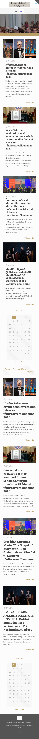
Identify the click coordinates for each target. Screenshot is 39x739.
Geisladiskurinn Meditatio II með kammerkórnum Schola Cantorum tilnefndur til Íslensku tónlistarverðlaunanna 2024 (19, 139)
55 (10, 350)
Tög (14, 369)
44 (14, 343)
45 (17, 343)
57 (17, 350)
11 (25, 321)
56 (14, 350)
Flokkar (7, 369)
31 (10, 336)
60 (29, 350)
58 (21, 350)
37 (10, 339)
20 (14, 328)
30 (29, 332)
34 (21, 336)
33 (17, 336)
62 (14, 354)
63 (17, 354)
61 (10, 354)
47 (25, 343)
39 (17, 339)
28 (21, 332)
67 (19, 357)
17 (25, 325)
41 (25, 339)
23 (25, 328)
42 (29, 339)
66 (29, 354)
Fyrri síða (20, 311)
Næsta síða (19, 362)
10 (21, 321)
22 (21, 328)
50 (14, 346)
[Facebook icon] (19, 731)
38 (14, 339)
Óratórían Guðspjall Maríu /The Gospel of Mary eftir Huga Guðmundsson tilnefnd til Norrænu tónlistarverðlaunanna (19, 207)
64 (21, 354)
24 (29, 328)
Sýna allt (31, 372)
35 (25, 336)
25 (10, 332)
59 (25, 350)
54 (29, 346)
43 (10, 343)
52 (21, 346)
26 (14, 332)
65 (25, 354)
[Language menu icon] (21, 11)
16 (21, 325)
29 (25, 332)
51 (17, 346)
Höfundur (23, 369)
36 (29, 336)
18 (29, 325)
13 (10, 325)
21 (17, 328)
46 (21, 343)
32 (14, 336)
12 (29, 321)
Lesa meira (30, 102)
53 (25, 346)
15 (17, 325)
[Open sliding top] (36, 2)
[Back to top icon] (19, 718)
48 (29, 343)
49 (10, 346)
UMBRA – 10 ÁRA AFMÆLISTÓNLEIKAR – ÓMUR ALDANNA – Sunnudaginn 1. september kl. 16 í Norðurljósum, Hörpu (19, 276)
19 (10, 328)
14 (14, 325)
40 (21, 339)
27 (17, 332)
